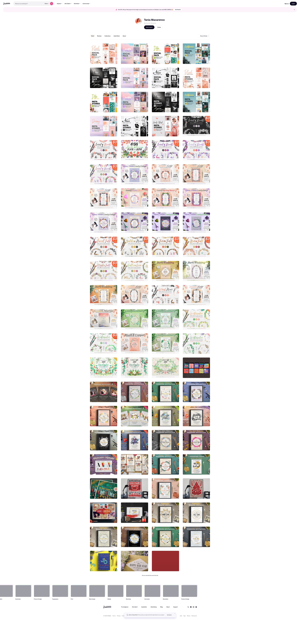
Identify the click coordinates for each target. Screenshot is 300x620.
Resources (194, 615)
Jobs (181, 615)
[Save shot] (111, 61)
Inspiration (144, 607)
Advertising (154, 607)
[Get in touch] (108, 61)
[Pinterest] (196, 607)
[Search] (51, 3)
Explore (59, 3)
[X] (188, 607)
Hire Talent (67, 3)
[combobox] (28, 3)
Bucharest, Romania (150, 23)
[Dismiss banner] (175, 613)
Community (86, 3)
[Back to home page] (6, 4)
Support (175, 607)
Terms (114, 615)
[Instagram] (193, 607)
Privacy (119, 615)
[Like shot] (114, 61)
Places (188, 615)
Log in (293, 3)
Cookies (124, 615)
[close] (294, 9)
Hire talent (135, 607)
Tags (184, 615)
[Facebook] (191, 607)
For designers (124, 607)
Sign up (287, 3)
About (168, 607)
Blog (161, 607)
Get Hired (76, 3)
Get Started (178, 9)
